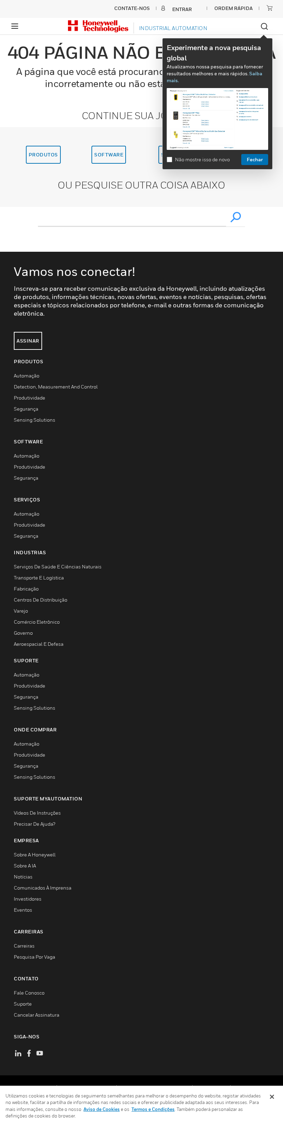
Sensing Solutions (34, 420)
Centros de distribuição (40, 600)
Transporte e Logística (39, 577)
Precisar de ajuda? (34, 824)
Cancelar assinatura (36, 1015)
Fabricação (26, 589)
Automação (26, 375)
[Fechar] (272, 1096)
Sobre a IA (25, 865)
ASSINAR (28, 341)
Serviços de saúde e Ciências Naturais (57, 566)
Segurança (26, 409)
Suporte (23, 1004)
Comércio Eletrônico (37, 622)
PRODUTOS (43, 154)
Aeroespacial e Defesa (39, 644)
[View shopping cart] (269, 8)
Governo (23, 633)
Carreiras (24, 946)
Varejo (21, 611)
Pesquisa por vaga (34, 957)
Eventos (23, 910)
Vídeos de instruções (37, 813)
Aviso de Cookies (102, 1109)
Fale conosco (29, 993)
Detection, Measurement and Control (56, 387)
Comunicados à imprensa (42, 888)
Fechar (255, 159)
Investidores (27, 899)
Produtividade (29, 398)
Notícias (23, 877)
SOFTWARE (108, 154)
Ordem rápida (233, 8)
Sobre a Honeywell (35, 854)
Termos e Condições (153, 1109)
